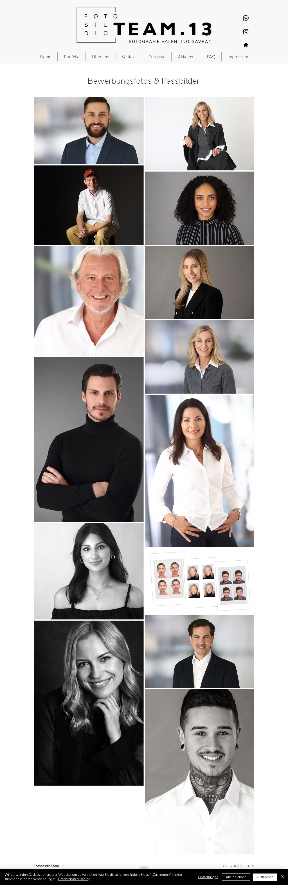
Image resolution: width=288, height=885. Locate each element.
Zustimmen (265, 877)
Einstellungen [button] (208, 877)
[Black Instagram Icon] (245, 31)
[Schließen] (282, 877)
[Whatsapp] (245, 17)
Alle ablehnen (236, 877)
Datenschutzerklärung (74, 879)
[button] (72, 56)
